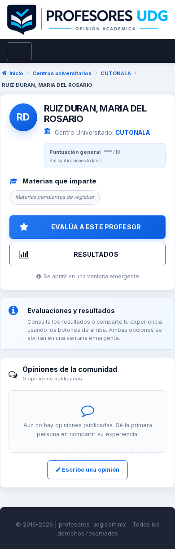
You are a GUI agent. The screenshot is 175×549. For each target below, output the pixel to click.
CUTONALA (116, 73)
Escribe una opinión (90, 469)
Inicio (16, 73)
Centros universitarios (62, 73)
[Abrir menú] (19, 51)
